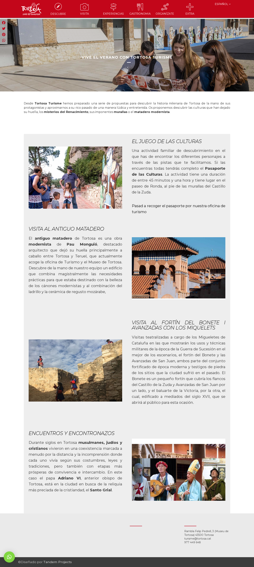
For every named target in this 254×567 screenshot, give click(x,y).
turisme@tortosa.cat (197, 538)
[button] (9, 557)
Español (222, 4)
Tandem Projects (57, 562)
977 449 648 (192, 542)
